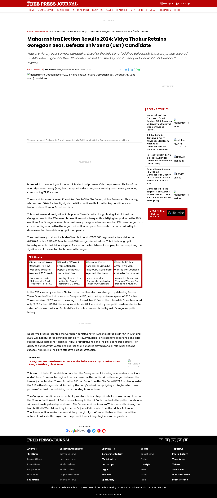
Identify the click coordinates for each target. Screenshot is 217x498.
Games (109, 10)
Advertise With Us (141, 487)
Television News (68, 479)
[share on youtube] (185, 440)
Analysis (32, 448)
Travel (144, 474)
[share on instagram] (179, 440)
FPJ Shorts (62, 10)
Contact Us (124, 487)
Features (121, 10)
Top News (177, 448)
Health (144, 469)
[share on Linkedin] (132, 69)
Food (143, 479)
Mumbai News (45, 10)
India (132, 10)
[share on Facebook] (120, 69)
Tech (177, 10)
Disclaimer (94, 487)
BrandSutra (108, 448)
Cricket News (147, 453)
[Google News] (75, 431)
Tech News (178, 459)
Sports (142, 10)
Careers (83, 487)
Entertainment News (71, 448)
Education (165, 10)
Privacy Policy (109, 487)
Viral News (178, 469)
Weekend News (181, 474)
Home (31, 10)
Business (97, 10)
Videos (176, 464)
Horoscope (108, 464)
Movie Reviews (67, 464)
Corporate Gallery (112, 453)
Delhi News (32, 474)
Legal (105, 469)
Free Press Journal (52, 3)
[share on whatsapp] (138, 69)
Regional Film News (69, 474)
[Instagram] (99, 431)
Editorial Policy (69, 487)
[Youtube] (104, 431)
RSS (154, 487)
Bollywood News (68, 453)
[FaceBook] (88, 431)
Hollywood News (68, 459)
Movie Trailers (67, 469)
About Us (55, 487)
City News (32, 453)
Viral (153, 10)
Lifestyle (145, 464)
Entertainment (80, 10)
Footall (144, 459)
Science (106, 474)
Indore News (33, 464)
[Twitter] (94, 431)
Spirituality (108, 479)
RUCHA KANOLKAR (35, 69)
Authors (162, 487)
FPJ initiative (109, 459)
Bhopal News (33, 469)
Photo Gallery (180, 453)
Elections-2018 (41, 31)
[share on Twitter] (126, 69)
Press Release (180, 479)
